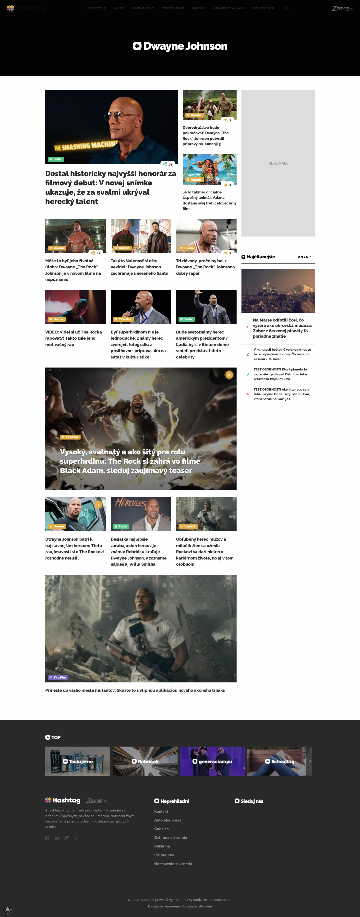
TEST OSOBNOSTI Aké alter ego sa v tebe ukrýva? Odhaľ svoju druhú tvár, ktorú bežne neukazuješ (282, 394)
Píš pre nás (164, 855)
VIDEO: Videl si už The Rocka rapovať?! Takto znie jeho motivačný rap (73, 338)
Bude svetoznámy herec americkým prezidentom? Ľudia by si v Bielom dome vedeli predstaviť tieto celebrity (202, 344)
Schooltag (264, 8)
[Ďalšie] (310, 761)
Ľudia (57, 159)
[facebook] (47, 839)
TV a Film (125, 319)
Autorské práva (167, 820)
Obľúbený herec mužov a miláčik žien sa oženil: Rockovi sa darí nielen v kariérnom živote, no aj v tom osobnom (205, 552)
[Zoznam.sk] (342, 8)
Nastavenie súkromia (173, 863)
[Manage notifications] (8, 909)
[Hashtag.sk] (26, 8)
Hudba (189, 248)
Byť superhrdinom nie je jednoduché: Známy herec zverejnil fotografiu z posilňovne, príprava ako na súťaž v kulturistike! (138, 344)
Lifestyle (96, 8)
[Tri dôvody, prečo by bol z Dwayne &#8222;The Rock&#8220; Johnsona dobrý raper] (206, 236)
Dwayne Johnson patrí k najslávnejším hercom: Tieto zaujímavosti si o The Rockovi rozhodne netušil (74, 548)
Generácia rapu (229, 8)
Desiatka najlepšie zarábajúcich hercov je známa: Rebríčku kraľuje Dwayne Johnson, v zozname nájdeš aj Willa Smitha (139, 552)
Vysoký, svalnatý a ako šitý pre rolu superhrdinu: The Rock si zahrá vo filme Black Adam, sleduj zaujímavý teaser (130, 461)
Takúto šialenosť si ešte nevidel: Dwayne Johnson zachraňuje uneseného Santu (139, 267)
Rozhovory (143, 8)
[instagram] (67, 839)
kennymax (172, 906)
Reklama (162, 846)
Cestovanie (173, 8)
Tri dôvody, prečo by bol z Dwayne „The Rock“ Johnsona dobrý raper (205, 267)
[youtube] (57, 839)
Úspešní (189, 526)
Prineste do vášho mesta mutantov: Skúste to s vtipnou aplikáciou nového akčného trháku (135, 690)
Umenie (199, 8)
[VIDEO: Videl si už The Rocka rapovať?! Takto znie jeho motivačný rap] (75, 307)
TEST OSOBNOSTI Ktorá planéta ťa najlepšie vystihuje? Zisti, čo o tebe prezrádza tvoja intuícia (280, 374)
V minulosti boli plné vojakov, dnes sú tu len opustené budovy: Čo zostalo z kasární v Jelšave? (282, 354)
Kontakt (161, 811)
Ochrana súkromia (170, 837)
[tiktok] (77, 839)
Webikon (205, 906)
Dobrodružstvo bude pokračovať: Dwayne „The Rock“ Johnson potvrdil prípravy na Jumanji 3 (206, 135)
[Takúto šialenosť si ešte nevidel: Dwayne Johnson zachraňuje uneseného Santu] (141, 236)
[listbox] (297, 256)
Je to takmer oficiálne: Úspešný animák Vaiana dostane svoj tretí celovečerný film (210, 200)
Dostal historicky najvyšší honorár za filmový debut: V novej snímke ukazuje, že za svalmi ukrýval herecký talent (110, 187)
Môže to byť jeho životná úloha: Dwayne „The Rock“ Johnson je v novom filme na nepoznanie (73, 270)
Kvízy (118, 8)
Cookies (161, 828)
